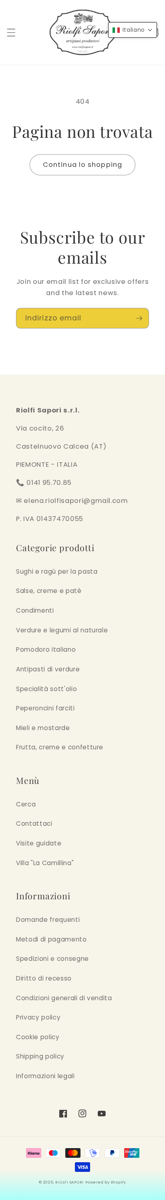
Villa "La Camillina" (45, 863)
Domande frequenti (48, 919)
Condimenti (35, 610)
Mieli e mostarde (43, 728)
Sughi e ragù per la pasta (57, 571)
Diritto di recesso (44, 978)
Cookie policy (38, 1037)
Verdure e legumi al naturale (62, 630)
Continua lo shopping (82, 164)
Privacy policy (38, 1017)
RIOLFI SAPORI (69, 1182)
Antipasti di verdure (48, 669)
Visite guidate (38, 843)
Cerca (26, 804)
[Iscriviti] (139, 318)
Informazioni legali (45, 1076)
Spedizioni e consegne (52, 958)
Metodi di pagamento (51, 939)
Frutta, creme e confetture (59, 747)
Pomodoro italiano (46, 649)
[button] (10, 32)
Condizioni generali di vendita (64, 998)
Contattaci (34, 823)
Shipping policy (40, 1056)
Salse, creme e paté (49, 591)
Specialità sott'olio (46, 689)
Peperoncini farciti (45, 708)
